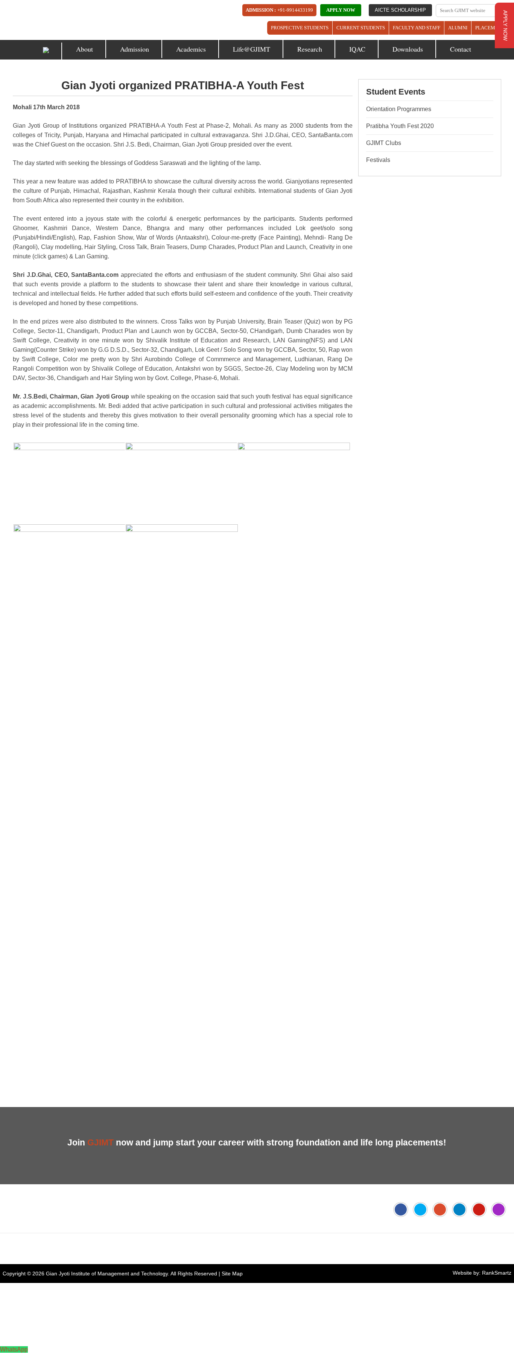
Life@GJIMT (251, 48)
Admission (134, 48)
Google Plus (440, 1209)
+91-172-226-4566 (45, 1249)
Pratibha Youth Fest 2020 (400, 126)
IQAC (357, 48)
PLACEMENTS (491, 28)
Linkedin (459, 1209)
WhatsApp (14, 1349)
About (84, 48)
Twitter (420, 1209)
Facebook (401, 1209)
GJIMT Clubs (383, 143)
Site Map (232, 1274)
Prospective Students (299, 28)
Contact (460, 48)
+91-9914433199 (295, 10)
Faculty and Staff (416, 28)
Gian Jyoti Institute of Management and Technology (107, 1274)
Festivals (378, 160)
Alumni (457, 28)
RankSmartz (496, 1273)
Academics (191, 48)
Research (309, 48)
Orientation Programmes (398, 109)
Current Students (360, 28)
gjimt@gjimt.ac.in (108, 1249)
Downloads (407, 48)
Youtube (479, 1209)
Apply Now (340, 10)
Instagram (498, 1209)
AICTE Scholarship (400, 10)
